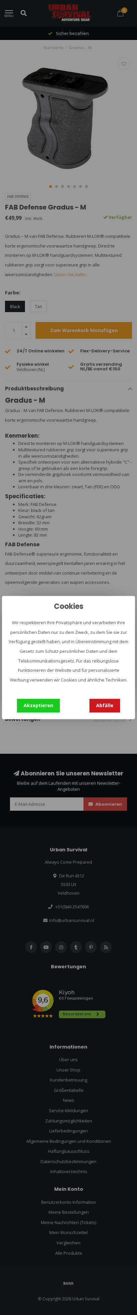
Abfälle (104, 705)
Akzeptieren (38, 705)
